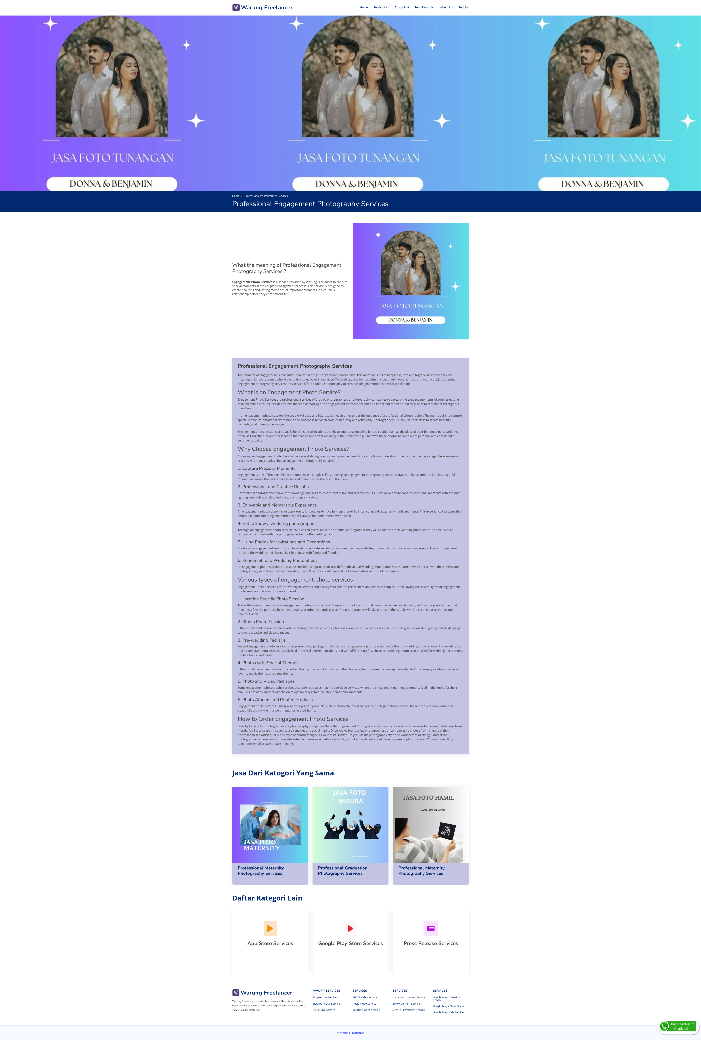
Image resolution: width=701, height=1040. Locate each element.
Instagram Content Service (409, 997)
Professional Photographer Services (266, 196)
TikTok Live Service (324, 1010)
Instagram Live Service (326, 1003)
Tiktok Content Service (406, 1003)
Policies (463, 7)
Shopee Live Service (325, 997)
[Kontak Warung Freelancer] (678, 1027)
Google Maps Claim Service (449, 1006)
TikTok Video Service (365, 997)
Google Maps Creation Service (446, 998)
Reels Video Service (364, 1003)
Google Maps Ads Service (448, 1012)
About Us (446, 7)
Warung (352, 1033)
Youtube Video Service (366, 1010)
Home (364, 7)
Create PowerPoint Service (409, 1010)
